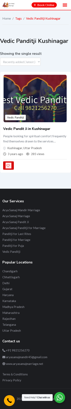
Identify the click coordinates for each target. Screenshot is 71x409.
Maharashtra (11, 312)
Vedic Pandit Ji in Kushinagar (26, 128)
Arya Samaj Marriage (16, 216)
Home (6, 18)
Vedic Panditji (15, 117)
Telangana (9, 324)
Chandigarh (10, 271)
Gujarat (7, 289)
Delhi (5, 283)
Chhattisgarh (11, 277)
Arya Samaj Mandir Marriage (21, 210)
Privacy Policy (11, 380)
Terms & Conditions (15, 374)
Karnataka (9, 301)
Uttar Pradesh (11, 330)
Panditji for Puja (13, 245)
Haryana (8, 295)
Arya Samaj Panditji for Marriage (24, 228)
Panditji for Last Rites (16, 234)
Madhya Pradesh (13, 307)
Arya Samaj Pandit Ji (15, 222)
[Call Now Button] (9, 400)
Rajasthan (9, 318)
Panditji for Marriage (16, 239)
